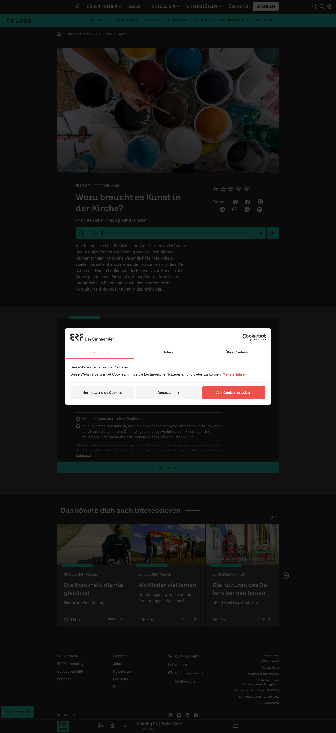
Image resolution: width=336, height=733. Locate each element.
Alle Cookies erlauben (233, 392)
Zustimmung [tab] (99, 352)
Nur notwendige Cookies (102, 392)
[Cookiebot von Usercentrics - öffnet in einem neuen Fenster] (246, 337)
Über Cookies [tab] (237, 352)
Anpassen (165, 392)
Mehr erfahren (235, 374)
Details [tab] (168, 352)
